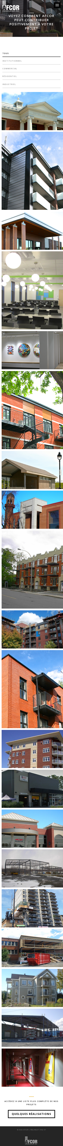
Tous (5, 53)
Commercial (9, 68)
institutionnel (12, 61)
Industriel (9, 84)
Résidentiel (9, 76)
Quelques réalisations (31, 1114)
